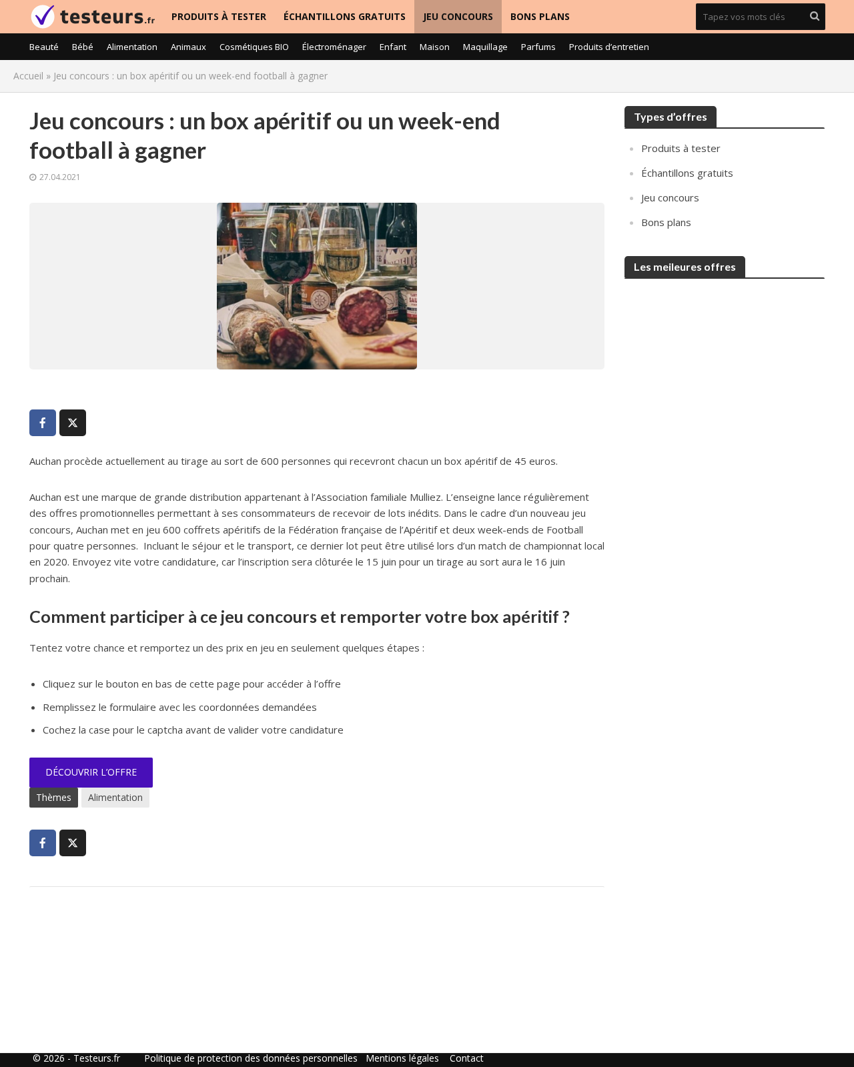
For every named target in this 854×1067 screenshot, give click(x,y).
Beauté (44, 47)
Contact (467, 1058)
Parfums (538, 47)
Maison (435, 47)
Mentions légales (402, 1058)
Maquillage (485, 47)
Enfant (393, 47)
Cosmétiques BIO (254, 47)
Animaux (188, 47)
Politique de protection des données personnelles (251, 1058)
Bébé (82, 47)
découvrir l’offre (91, 772)
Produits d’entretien (609, 47)
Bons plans (540, 16)
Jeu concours (458, 16)
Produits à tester (218, 16)
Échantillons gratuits (345, 16)
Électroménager (334, 47)
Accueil (28, 75)
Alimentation (132, 47)
